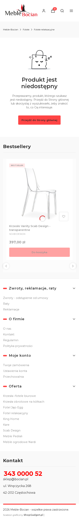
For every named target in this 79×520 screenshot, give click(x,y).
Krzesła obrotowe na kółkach (23, 401)
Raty (6, 303)
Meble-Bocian (10, 29)
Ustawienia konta (15, 371)
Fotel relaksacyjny (15, 413)
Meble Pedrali (12, 436)
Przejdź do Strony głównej (39, 120)
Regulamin (10, 340)
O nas (7, 328)
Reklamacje (11, 309)
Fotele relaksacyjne (44, 29)
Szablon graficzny (23, 514)
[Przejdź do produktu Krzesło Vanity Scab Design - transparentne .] (39, 192)
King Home (11, 419)
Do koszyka (39, 252)
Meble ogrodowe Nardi (19, 442)
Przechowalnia (13, 376)
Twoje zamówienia (16, 365)
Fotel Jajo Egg (13, 407)
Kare (6, 424)
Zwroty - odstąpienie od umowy (25, 298)
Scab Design (12, 430)
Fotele (26, 29)
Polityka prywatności (17, 346)
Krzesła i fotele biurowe (19, 396)
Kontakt (8, 334)
